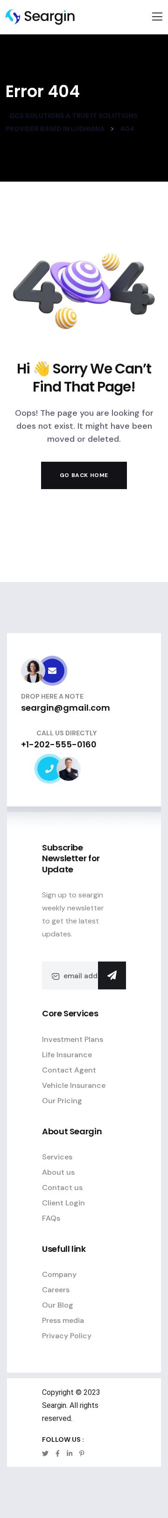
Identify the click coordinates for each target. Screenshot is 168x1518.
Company (59, 1274)
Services (57, 1157)
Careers (56, 1290)
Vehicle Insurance (73, 1085)
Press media (63, 1320)
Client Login (63, 1203)
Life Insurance (67, 1055)
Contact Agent (69, 1070)
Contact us (62, 1187)
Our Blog (57, 1305)
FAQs (51, 1218)
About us (58, 1172)
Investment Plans (72, 1039)
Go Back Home (84, 475)
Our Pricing (62, 1101)
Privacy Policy (66, 1336)
